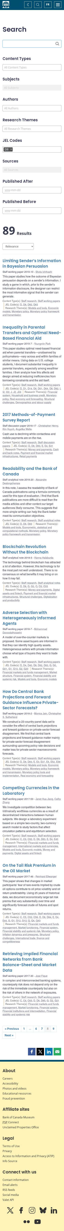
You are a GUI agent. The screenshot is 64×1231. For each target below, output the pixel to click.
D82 (30, 304)
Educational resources (17, 1093)
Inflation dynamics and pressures (20, 934)
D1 (24, 388)
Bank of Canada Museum (18, 1117)
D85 (43, 1000)
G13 (24, 920)
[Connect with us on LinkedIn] (54, 1213)
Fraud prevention (14, 1098)
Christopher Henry (48, 425)
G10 (15, 668)
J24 (19, 392)
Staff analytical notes (49, 520)
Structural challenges (30, 596)
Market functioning (28, 927)
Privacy (7, 1151)
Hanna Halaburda (43, 557)
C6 (24, 1000)
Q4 (32, 920)
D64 (46, 388)
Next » (9, 1035)
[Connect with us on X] (10, 1213)
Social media (11, 1195)
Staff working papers (49, 301)
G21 (57, 1000)
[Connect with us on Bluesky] (43, 1213)
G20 (26, 668)
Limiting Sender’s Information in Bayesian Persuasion (32, 263)
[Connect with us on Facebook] (21, 1213)
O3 (40, 586)
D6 (35, 388)
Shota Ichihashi (43, 271)
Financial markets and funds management (25, 672)
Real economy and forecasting (26, 399)
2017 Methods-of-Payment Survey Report (29, 417)
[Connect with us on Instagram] (32, 1213)
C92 (30, 839)
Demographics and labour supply (33, 402)
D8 (24, 304)
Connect (11, 1122)
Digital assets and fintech (28, 853)
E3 (37, 761)
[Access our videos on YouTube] (37, 1224)
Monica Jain (40, 713)
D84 (49, 917)
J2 (14, 392)
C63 (30, 1000)
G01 (5, 668)
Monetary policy (20, 311)
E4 (46, 445)
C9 (24, 839)
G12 (18, 920)
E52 (53, 761)
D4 (24, 665)
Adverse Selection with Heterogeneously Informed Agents (29, 618)
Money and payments (40, 449)
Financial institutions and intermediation (24, 1011)
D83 (35, 304)
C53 (30, 917)
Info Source (10, 1161)
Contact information (16, 1180)
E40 (56, 839)
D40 (30, 665)
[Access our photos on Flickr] (27, 1224)
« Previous (12, 1029)
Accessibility (10, 1083)
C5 (24, 917)
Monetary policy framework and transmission (30, 532)
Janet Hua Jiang (44, 799)
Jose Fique (41, 976)
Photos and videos (14, 1088)
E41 (51, 445)
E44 (5, 920)
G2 (32, 586)
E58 (58, 761)
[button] (31, 1051)
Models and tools (37, 308)
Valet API (8, 1200)
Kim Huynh (8, 429)
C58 (35, 917)
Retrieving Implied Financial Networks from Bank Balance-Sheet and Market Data (30, 962)
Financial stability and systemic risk (21, 931)
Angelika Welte (24, 429)
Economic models (47, 679)
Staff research (29, 301)
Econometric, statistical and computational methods (27, 529)
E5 (47, 761)
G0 (54, 665)
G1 (10, 668)
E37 (43, 761)
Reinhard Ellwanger (46, 876)
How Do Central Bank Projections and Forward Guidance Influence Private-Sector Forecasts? (31, 700)
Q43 (38, 920)
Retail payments (28, 456)
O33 (45, 586)
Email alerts (10, 1185)
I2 (4, 392)
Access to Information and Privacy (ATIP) (28, 1156)
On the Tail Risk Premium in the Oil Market (29, 868)
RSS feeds (9, 1190)
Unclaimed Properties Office (21, 1127)
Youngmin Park (42, 343)
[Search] (57, 44)
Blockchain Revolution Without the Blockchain (25, 549)
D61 (40, 388)
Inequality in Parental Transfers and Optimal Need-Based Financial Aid (32, 333)
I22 (7, 392)
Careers (8, 1078)
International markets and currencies (38, 846)
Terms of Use (11, 1146)
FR (47, 4)
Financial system (22, 675)
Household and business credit (28, 395)
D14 (30, 388)
